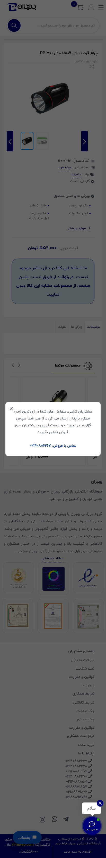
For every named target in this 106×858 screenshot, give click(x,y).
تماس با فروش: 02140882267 (53, 445)
